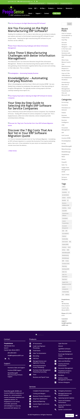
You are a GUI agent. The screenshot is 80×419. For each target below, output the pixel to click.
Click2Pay (64, 208)
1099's (63, 186)
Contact (46, 13)
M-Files (42, 8)
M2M (68, 250)
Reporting (64, 266)
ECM (63, 230)
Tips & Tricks (65, 174)
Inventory (64, 247)
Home (30, 8)
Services (59, 8)
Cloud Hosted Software (65, 214)
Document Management (65, 227)
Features (64, 236)
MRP (63, 261)
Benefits (64, 200)
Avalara (64, 112)
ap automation (65, 195)
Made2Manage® (67, 146)
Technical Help (65, 291)
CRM (63, 125)
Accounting (65, 102)
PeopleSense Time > (53, 3)
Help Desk (57, 13)
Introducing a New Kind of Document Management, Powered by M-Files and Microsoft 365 (66, 89)
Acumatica (65, 105)
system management (65, 288)
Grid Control (65, 135)
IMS (70, 241)
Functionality (65, 239)
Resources (69, 8)
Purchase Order (65, 263)
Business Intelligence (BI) (65, 204)
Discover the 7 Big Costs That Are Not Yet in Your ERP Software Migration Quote (30, 133)
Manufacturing (66, 149)
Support (38, 13)
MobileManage (66, 152)
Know (69, 247)
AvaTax (68, 197)
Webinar (67, 294)
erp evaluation (65, 233)
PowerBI (64, 162)
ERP (35, 8)
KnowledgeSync (66, 141)
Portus (64, 159)
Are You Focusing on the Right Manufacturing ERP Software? (28, 29)
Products (51, 8)
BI (67, 200)
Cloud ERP (64, 210)
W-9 (63, 294)
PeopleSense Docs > (66, 3)
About (30, 13)
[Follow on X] (8, 358)
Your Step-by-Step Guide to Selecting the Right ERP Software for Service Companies (29, 105)
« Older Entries (12, 151)
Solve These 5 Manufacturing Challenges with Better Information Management (31, 55)
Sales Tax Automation (64, 275)
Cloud (69, 208)
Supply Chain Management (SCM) (66, 170)
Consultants (65, 218)
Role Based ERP (65, 269)
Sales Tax (64, 165)
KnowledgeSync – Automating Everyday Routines (28, 79)
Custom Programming (65, 222)
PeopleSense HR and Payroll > (37, 3)
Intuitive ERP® (66, 138)
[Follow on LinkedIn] (5, 358)
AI (68, 192)
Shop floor (64, 279)
